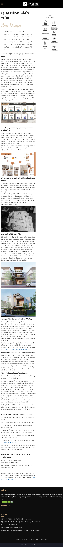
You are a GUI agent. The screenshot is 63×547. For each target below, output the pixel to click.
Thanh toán (27, 539)
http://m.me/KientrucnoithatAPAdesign (17, 349)
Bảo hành (35, 539)
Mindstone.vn (38, 545)
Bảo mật (18, 539)
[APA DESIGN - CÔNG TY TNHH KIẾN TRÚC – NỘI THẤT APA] (31, 4)
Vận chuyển (44, 539)
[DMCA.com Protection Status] (6, 502)
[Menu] (2, 4)
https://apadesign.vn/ (10, 442)
